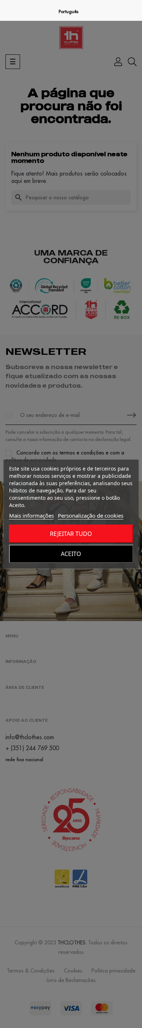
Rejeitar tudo (71, 534)
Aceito (71, 554)
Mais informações (31, 515)
